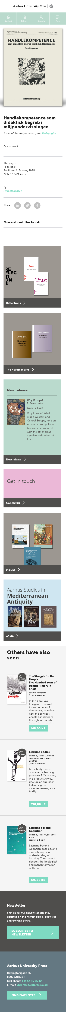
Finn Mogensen (13, 191)
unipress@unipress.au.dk (32, 985)
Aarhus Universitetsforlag (33, 6)
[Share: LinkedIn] (17, 205)
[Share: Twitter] (27, 205)
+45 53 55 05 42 (32, 981)
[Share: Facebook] (37, 205)
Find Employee (23, 995)
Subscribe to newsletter (22, 932)
